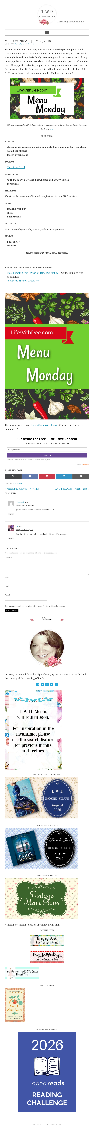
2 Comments (30, 44)
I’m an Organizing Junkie (44, 424)
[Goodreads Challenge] (47, 1072)
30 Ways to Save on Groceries (23, 280)
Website (8, 595)
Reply (11, 514)
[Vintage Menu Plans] (41, 920)
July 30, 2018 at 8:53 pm (25, 505)
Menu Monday (17, 483)
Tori (17, 526)
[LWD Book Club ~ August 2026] (41, 819)
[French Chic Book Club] (41, 870)
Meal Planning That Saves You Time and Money (32, 272)
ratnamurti (20, 502)
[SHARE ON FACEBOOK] (30, 476)
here (51, 129)
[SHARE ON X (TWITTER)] (13, 476)
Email (7, 586)
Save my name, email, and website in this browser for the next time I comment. (35, 606)
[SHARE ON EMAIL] (80, 476)
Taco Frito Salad (16, 167)
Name (7, 578)
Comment (9, 557)
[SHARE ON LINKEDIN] (63, 476)
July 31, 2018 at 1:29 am (24, 530)
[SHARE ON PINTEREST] (47, 476)
